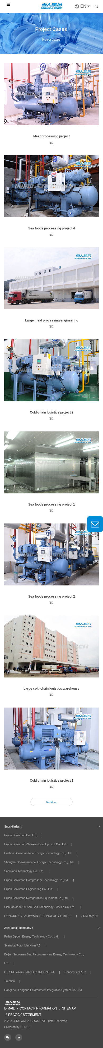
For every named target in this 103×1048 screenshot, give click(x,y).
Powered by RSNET (17, 1026)
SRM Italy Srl (89, 915)
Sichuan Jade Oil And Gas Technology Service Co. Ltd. (39, 906)
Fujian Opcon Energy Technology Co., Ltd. (31, 936)
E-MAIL (9, 1008)
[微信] (9, 1037)
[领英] (20, 1037)
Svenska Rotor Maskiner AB (22, 945)
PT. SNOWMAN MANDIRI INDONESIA (29, 972)
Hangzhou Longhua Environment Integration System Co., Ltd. (43, 990)
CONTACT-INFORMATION (38, 1008)
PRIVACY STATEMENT (24, 1015)
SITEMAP (69, 1008)
